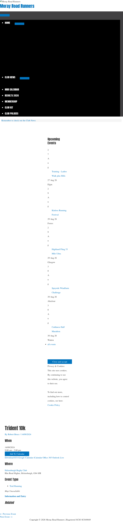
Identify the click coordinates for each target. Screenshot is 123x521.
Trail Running (16, 486)
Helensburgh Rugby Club (16, 470)
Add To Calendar (17, 453)
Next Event (6, 516)
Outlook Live (58, 457)
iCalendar (38, 457)
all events (52, 344)
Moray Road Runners (17, 6)
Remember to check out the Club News (18, 120)
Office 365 (47, 457)
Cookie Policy (54, 405)
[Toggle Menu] (19, 24)
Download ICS (11, 457)
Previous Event (8, 513)
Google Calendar (25, 457)
